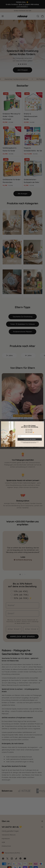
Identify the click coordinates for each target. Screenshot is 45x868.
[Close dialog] (43, 422)
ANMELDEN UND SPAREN (30, 439)
